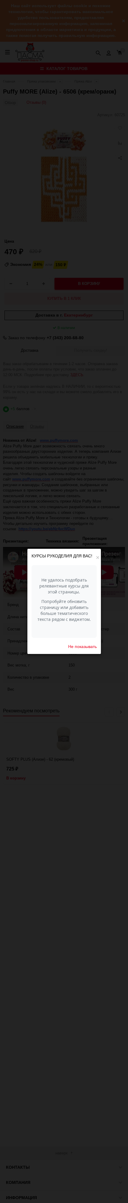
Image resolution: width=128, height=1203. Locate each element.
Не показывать (82, 646)
